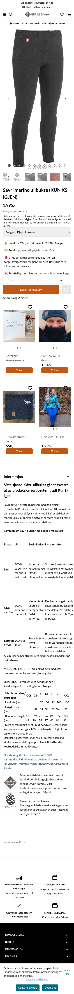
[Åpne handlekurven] (69, 14)
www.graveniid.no (15, 842)
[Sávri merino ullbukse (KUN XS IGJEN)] (37, 99)
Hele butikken (21, 23)
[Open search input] (11, 14)
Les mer (7, 225)
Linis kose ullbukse (52, 437)
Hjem (11, 23)
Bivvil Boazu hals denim (16, 439)
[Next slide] (65, 99)
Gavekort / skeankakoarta (15, 358)
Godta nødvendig (27, 987)
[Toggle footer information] (67, 934)
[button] (66, 289)
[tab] (9, 165)
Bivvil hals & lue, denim (51, 358)
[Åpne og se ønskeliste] (62, 14)
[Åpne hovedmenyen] (4, 14)
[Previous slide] (8, 99)
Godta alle (50, 987)
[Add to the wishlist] (30, 307)
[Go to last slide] (8, 177)
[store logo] (37, 14)
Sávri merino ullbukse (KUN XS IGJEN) (47, 23)
